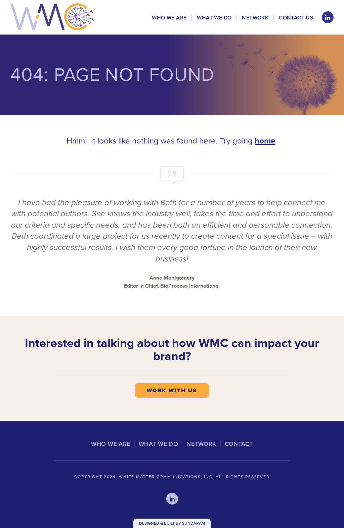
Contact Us (296, 17)
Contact (239, 444)
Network (255, 17)
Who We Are (169, 17)
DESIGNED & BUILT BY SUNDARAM (172, 523)
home (265, 141)
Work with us (172, 390)
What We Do (214, 17)
